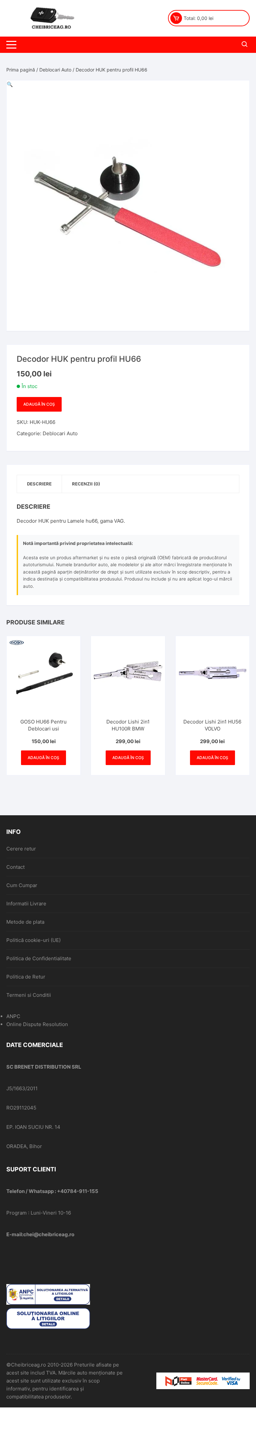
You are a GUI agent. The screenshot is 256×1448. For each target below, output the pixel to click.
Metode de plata (25, 922)
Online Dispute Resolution (37, 1024)
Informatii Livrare (26, 903)
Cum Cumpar (21, 885)
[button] (10, 84)
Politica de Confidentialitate (38, 958)
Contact (15, 867)
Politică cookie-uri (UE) (33, 940)
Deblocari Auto (55, 69)
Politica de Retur (25, 977)
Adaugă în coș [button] (43, 757)
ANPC (13, 1016)
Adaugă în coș (39, 404)
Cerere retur (21, 849)
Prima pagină (20, 69)
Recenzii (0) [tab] (86, 483)
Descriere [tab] (39, 483)
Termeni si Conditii (28, 995)
